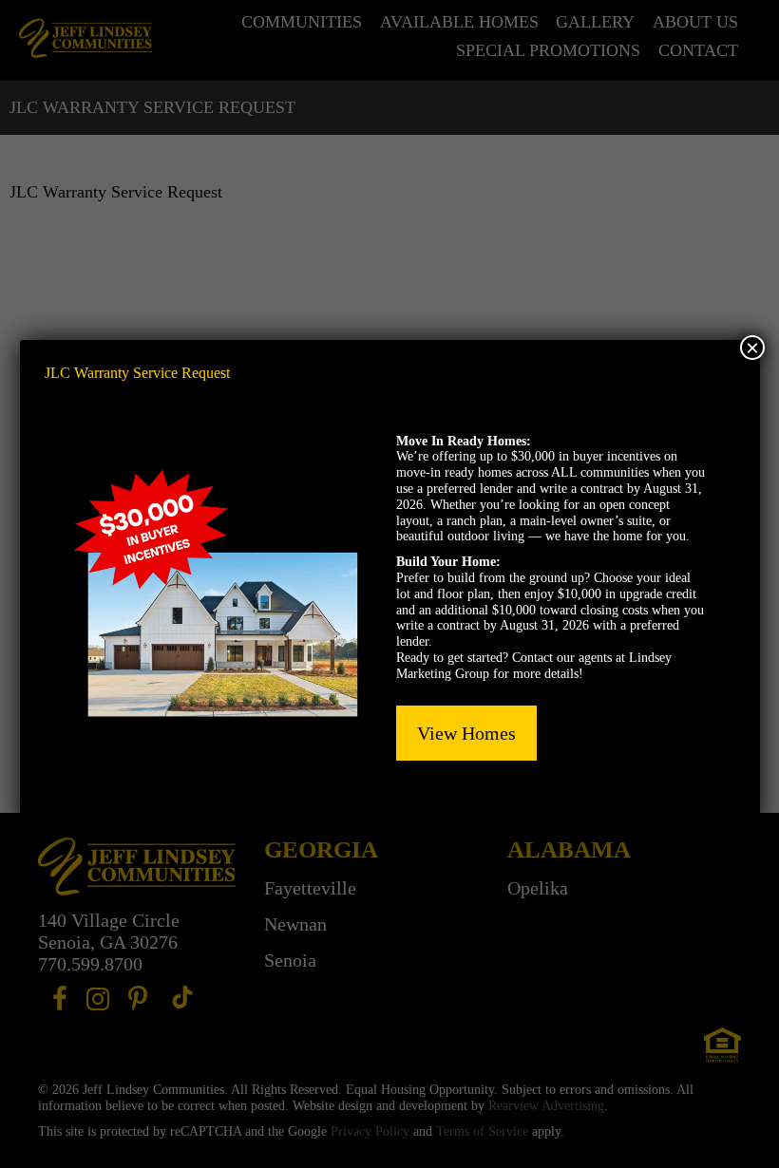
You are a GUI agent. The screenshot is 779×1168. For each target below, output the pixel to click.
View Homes (466, 733)
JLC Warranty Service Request (137, 373)
